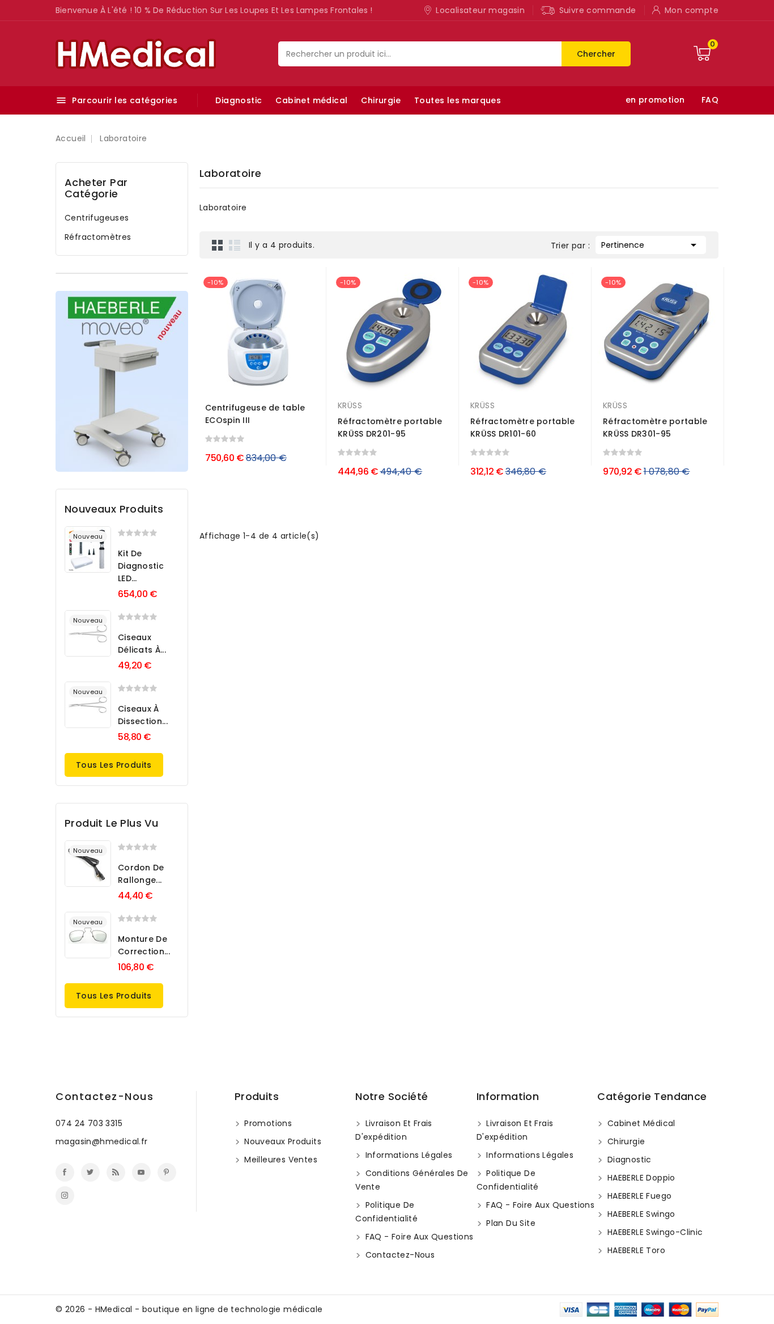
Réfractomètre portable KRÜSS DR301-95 (655, 427)
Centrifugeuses (97, 217)
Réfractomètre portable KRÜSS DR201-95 (390, 427)
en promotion (655, 99)
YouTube (141, 1172)
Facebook (65, 1172)
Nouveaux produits (281, 1141)
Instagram (65, 1195)
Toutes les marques (457, 100)
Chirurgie (381, 100)
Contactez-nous (105, 1096)
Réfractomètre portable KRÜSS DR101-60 (522, 427)
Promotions (267, 1123)
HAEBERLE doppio (640, 1177)
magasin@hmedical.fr (102, 1141)
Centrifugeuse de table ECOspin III (255, 414)
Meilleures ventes (279, 1159)
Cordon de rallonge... (141, 874)
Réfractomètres (98, 237)
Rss (116, 1172)
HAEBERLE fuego (638, 1196)
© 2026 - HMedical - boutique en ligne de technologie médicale (189, 1309)
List (234, 245)
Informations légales (407, 1155)
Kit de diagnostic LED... (141, 566)
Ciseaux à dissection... (143, 715)
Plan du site (509, 1223)
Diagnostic (238, 100)
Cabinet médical (311, 100)
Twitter (90, 1172)
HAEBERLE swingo (640, 1214)
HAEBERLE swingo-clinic (654, 1232)
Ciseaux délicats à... (142, 643)
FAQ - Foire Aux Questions (418, 1236)
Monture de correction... (144, 945)
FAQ (709, 99)
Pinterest (167, 1172)
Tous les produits (114, 765)
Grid (217, 245)
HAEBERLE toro (635, 1250)
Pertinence (650, 245)
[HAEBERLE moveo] (122, 381)
